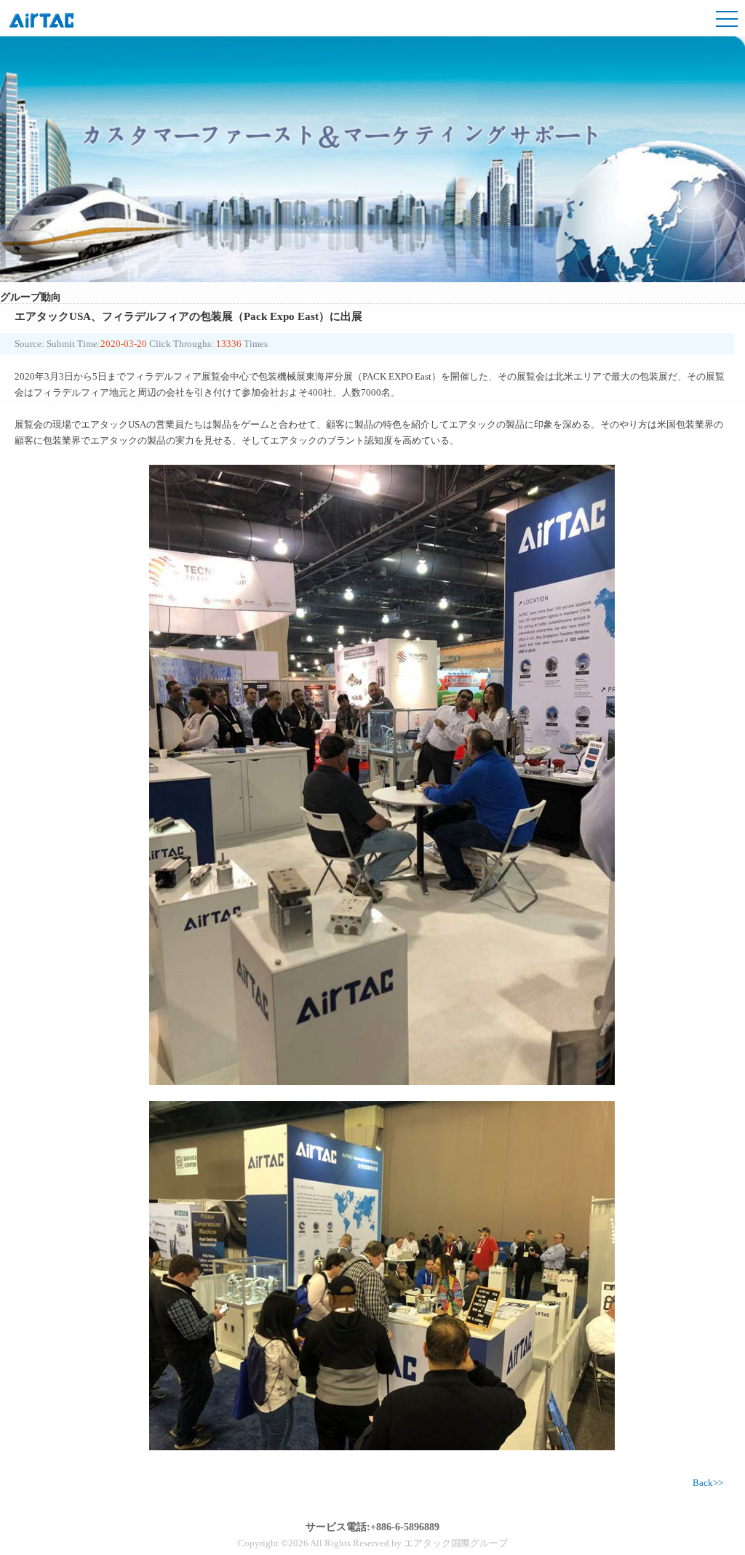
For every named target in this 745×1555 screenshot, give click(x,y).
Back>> (708, 1482)
